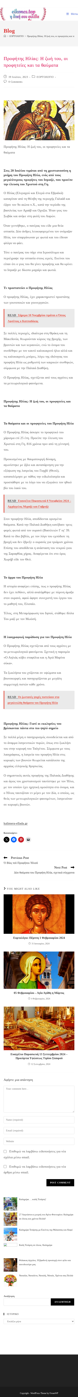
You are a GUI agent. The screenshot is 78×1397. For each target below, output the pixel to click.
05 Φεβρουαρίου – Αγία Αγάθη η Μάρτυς (39, 992)
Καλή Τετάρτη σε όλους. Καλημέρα (35, 1245)
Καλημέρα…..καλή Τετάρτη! (32, 1199)
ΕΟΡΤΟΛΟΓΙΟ (45, 77)
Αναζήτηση (9, 1296)
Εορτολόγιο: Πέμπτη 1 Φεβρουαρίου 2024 (39, 937)
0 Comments (15, 82)
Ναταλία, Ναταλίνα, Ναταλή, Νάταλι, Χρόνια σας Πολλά (46, 1275)
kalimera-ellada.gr (16, 823)
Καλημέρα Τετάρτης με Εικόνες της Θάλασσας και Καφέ (46, 1229)
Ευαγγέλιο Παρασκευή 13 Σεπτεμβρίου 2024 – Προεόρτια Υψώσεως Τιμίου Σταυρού (39, 1056)
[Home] (5, 36)
